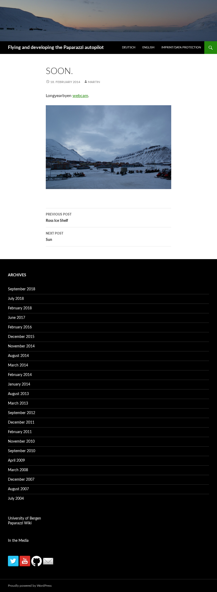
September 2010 (21, 451)
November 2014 (21, 346)
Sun (54, 237)
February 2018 (20, 308)
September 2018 (21, 289)
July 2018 (16, 299)
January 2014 (19, 384)
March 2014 (18, 365)
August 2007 (18, 489)
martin (94, 82)
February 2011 (20, 432)
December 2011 (21, 422)
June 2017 (16, 318)
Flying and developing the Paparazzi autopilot (56, 47)
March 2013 (18, 403)
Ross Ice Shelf (58, 218)
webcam (80, 96)
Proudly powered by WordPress (30, 585)
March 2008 (18, 470)
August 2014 (18, 356)
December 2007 (21, 479)
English (148, 47)
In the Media (18, 541)
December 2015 (21, 337)
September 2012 (21, 413)
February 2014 (20, 375)
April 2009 (16, 460)
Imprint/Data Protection (181, 47)
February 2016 (20, 327)
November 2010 (21, 441)
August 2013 (18, 394)
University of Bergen (24, 518)
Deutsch (128, 47)
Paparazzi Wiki (19, 523)
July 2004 (16, 499)
